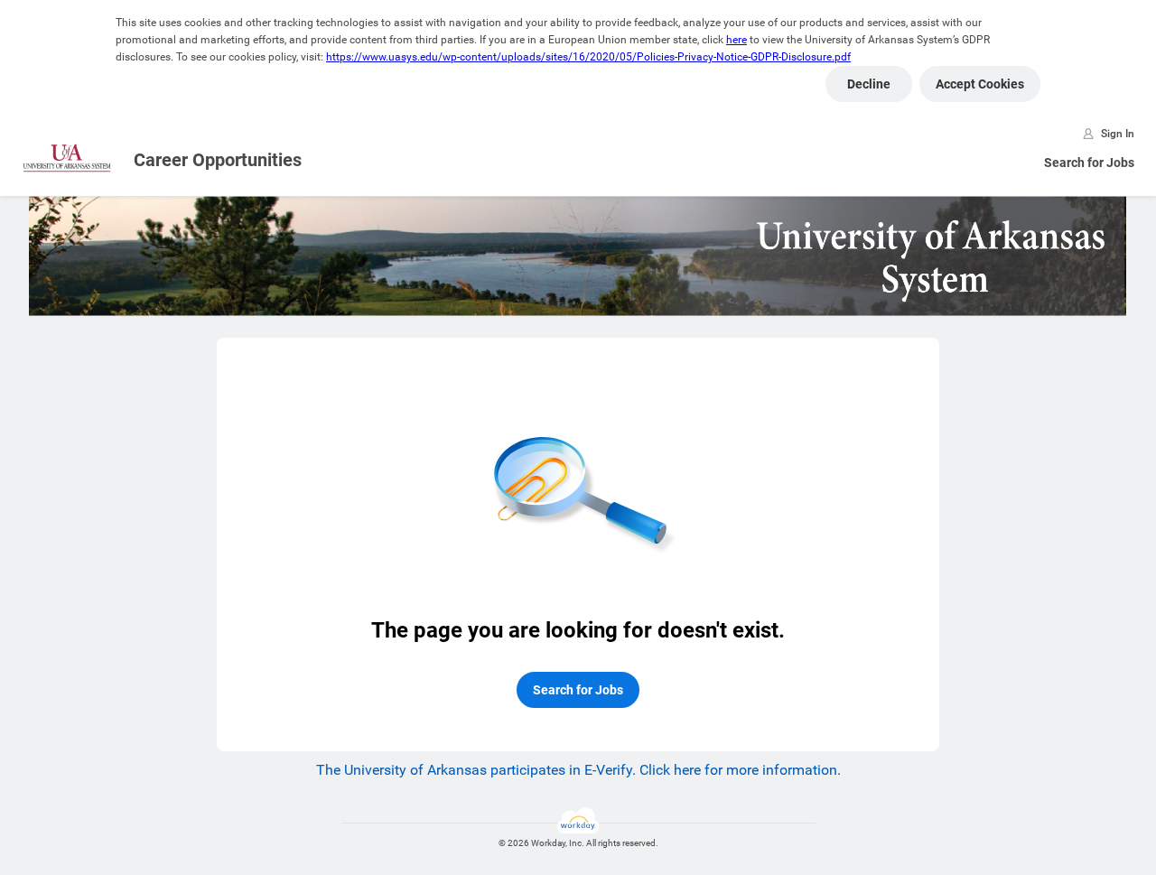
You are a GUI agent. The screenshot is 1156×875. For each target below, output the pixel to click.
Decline (868, 84)
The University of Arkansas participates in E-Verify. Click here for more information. (578, 769)
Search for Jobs (1089, 162)
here (736, 39)
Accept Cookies (980, 84)
